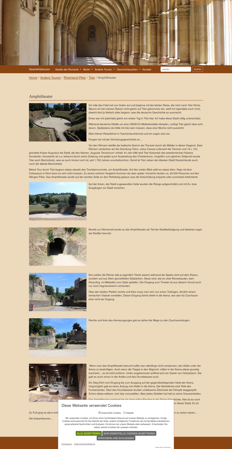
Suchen (197, 69)
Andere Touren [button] (104, 69)
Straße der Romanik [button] (67, 69)
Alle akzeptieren (88, 433)
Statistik (130, 413)
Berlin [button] (87, 69)
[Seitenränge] (57, 201)
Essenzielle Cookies (111, 413)
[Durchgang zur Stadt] (57, 246)
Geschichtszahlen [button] (127, 69)
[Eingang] (57, 292)
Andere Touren (50, 77)
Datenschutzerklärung (84, 444)
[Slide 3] (116, 61)
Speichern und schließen (116, 438)
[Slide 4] (121, 61)
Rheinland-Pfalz (75, 77)
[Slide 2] (111, 61)
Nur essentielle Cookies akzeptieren (129, 433)
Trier (92, 77)
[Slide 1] (106, 61)
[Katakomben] (57, 383)
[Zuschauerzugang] (57, 337)
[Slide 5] (126, 61)
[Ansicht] (57, 122)
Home (33, 77)
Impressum (66, 444)
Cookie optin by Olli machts (163, 447)
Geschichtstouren (39, 69)
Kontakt (146, 69)
